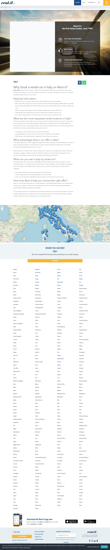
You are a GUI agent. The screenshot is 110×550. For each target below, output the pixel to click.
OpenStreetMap (101, 241)
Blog (84, 2)
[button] (99, 2)
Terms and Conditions (39, 531)
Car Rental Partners (39, 539)
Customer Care (91, 2)
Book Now (55, 260)
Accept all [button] (104, 546)
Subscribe (66, 542)
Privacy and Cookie (39, 534)
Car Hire (78, 2)
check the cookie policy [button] (24, 547)
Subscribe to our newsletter (63, 531)
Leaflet (95, 241)
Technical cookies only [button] (93, 546)
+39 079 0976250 (22, 536)
